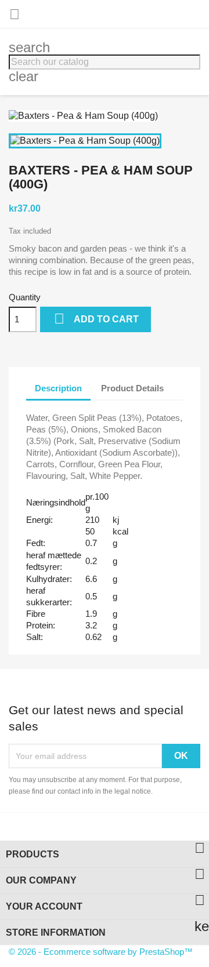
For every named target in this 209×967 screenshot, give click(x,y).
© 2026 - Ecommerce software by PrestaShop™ (101, 952)
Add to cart (96, 318)
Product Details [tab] (132, 388)
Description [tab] (58, 388)
